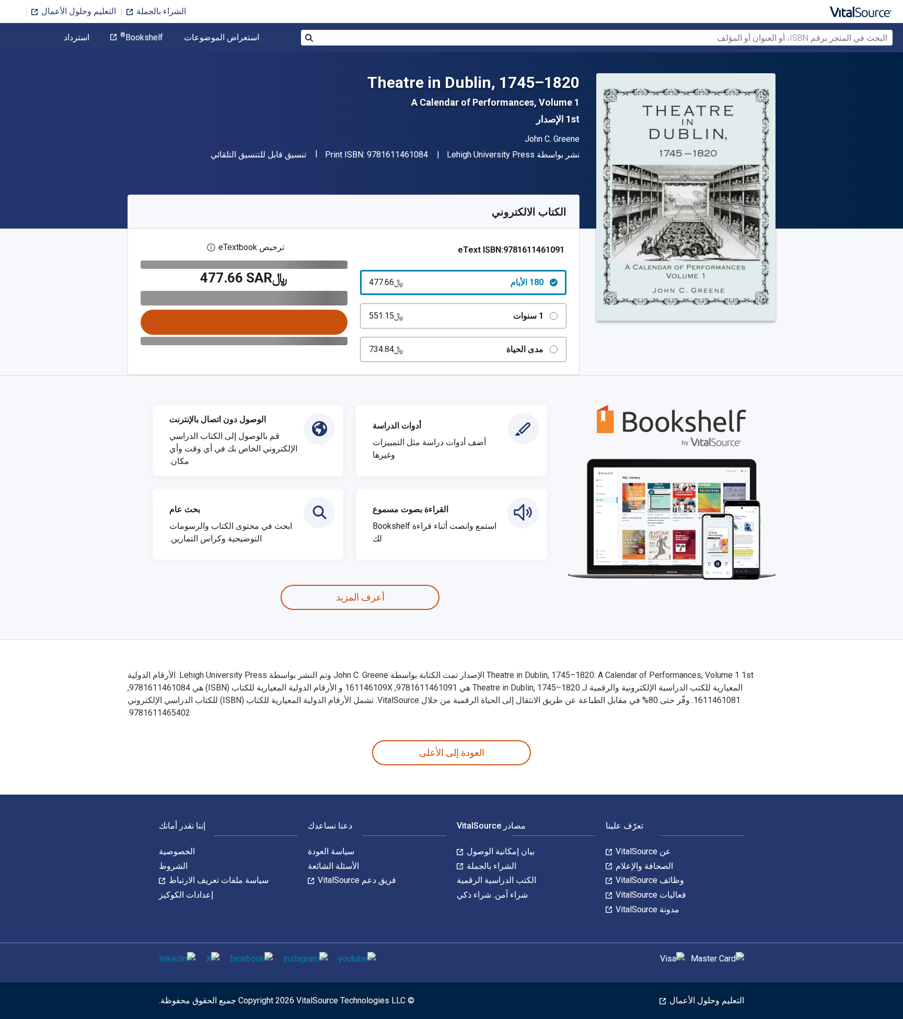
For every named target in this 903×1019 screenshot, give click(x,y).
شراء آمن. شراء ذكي (492, 895)
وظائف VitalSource (648, 880)
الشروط (173, 866)
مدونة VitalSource (646, 909)
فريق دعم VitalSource (356, 880)
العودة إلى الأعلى (451, 752)
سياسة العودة (331, 851)
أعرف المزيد (360, 597)
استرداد (76, 37)
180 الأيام (456, 282)
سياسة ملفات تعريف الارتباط (218, 880)
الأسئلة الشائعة (333, 866)
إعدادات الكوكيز (186, 895)
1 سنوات (456, 316)
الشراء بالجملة (160, 11)
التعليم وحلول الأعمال (77, 11)
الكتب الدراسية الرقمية (496, 880)
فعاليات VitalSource (649, 895)
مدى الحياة (456, 349)
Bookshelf (141, 37)
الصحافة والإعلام (643, 866)
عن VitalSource (642, 851)
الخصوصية (177, 851)
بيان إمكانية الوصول (500, 851)
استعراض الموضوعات (221, 37)
